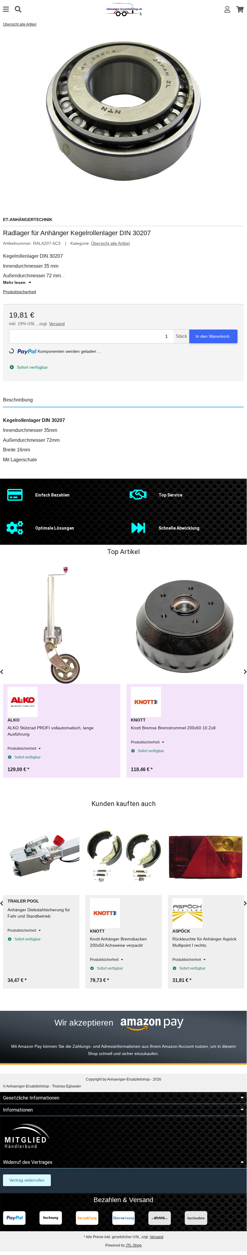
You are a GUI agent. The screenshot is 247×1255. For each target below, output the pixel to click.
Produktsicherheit (19, 291)
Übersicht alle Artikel (110, 243)
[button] (227, 9)
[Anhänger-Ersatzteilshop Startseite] (123, 9)
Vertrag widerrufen (27, 1180)
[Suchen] (18, 9)
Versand (57, 323)
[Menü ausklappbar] (6, 9)
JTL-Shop (134, 1245)
